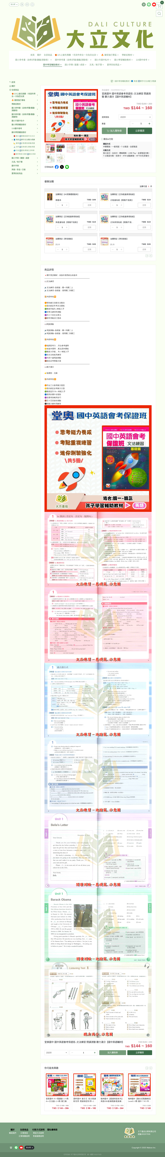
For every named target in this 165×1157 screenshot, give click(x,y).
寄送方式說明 (38, 1133)
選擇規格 (105, 117)
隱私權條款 (52, 1130)
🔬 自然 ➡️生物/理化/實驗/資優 (24, 147)
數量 (103, 124)
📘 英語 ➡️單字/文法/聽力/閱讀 (24, 140)
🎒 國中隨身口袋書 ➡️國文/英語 (25, 154)
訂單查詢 (24, 1133)
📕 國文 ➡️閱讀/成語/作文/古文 (24, 136)
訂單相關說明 (24, 1136)
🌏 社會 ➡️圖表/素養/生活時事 (24, 150)
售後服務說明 (38, 1136)
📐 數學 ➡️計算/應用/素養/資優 (24, 143)
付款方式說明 (38, 1130)
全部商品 (24, 1130)
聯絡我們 (12, 1133)
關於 (13, 1130)
